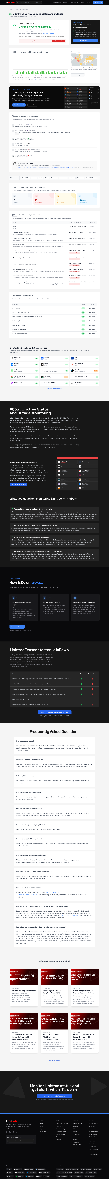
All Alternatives (93, 1137)
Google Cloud (20, 1172)
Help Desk (75, 1126)
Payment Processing (86, 1169)
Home (10, 9)
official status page (52, 892)
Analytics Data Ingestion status (20, 312)
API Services (60, 1169)
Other (16, 9)
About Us (42, 1123)
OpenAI (11, 1176)
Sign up (36, 79)
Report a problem (59, 40)
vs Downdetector (93, 1123)
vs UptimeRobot (93, 1134)
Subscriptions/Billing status (19, 333)
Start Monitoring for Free (18, 484)
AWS (10, 1169)
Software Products (77, 1123)
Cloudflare (19, 1169)
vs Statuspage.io (93, 1131)
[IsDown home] (11, 3)
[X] (10, 1132)
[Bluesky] (16, 1132)
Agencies (75, 1139)
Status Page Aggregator (62, 1123)
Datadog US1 (29, 1169)
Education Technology (72, 1169)
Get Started (43, 1131)
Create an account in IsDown (27, 895)
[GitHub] (13, 1132)
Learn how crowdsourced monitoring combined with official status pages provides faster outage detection (46, 167)
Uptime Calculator (93, 1149)
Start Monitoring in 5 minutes (55, 1096)
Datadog (68, 915)
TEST (14, 226)
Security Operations (62, 1176)
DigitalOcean (41, 1169)
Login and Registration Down (20, 232)
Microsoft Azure (45, 1172)
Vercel (47, 1176)
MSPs (74, 1129)
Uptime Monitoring (61, 1131)
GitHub (10, 1172)
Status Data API (77, 1144)
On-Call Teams (76, 1134)
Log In (88, 2)
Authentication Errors (18, 244)
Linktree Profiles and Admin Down (22, 238)
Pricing (82, 2)
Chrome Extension (93, 1154)
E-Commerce (97, 1169)
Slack (62, 915)
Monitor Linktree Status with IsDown (54, 712)
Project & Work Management (64, 1172)
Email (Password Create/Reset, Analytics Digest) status (27, 316)
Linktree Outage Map (77, 75)
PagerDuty (75, 915)
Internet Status (57, 2)
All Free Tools (92, 1144)
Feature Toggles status (18, 321)
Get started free (16, 627)
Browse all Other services (54, 388)
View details (92, 308)
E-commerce (76, 1142)
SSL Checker (92, 1146)
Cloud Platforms (79, 1172)
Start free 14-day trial (48, 33)
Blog (41, 1129)
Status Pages (59, 1126)
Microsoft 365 (32, 1172)
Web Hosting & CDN (91, 1172)
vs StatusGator (93, 1129)
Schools (75, 1137)
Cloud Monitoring (60, 1129)
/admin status (16, 308)
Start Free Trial (98, 2)
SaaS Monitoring (60, 1134)
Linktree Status (24, 9)
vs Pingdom (92, 1126)
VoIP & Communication (76, 1176)
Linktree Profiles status (18, 325)
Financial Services (89, 1176)
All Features (59, 1137)
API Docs (58, 1139)
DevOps (75, 1131)
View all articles (54, 1060)
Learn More (32, 105)
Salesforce (31, 1176)
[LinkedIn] (7, 1132)
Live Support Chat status (19, 329)
